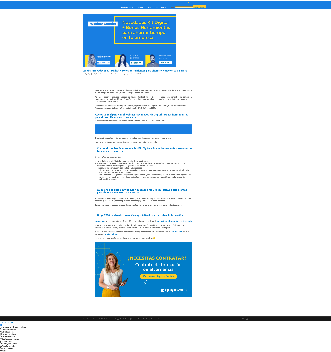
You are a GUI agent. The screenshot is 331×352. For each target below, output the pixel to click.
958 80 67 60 (176, 232)
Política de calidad (143, 319)
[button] (188, 3)
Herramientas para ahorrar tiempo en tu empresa (113, 74)
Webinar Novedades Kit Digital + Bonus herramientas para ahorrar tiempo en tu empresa (135, 70)
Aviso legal (134, 319)
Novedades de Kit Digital (135, 74)
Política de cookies (155, 319)
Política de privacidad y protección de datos (117, 319)
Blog (157, 7)
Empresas (149, 7)
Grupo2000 (163, 7)
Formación (140, 7)
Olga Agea (88, 74)
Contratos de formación (127, 7)
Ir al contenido (6, 322)
